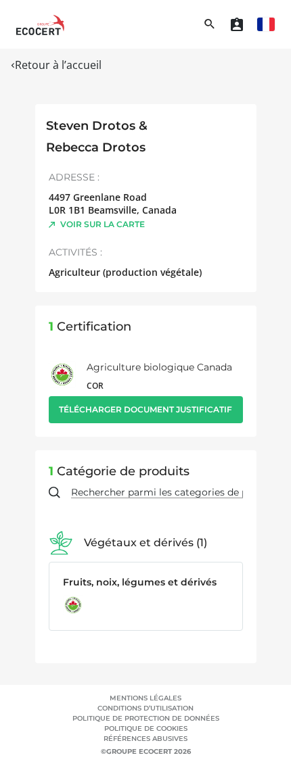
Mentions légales (145, 698)
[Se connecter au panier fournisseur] (237, 24)
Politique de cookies (145, 728)
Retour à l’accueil (58, 64)
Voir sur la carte (102, 224)
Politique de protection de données (145, 718)
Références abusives (145, 738)
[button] (266, 24)
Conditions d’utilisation (145, 708)
